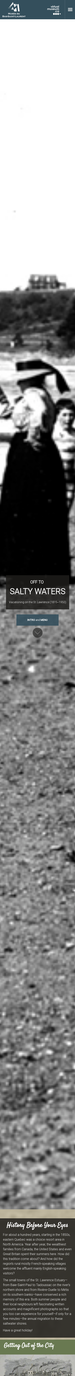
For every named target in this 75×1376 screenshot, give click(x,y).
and (37, 620)
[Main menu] (70, 9)
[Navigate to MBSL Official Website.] (14, 9)
